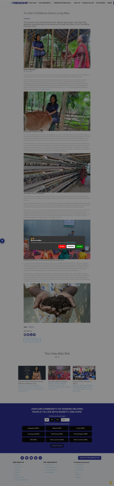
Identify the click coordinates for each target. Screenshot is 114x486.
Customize (71, 246)
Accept (79, 246)
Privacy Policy (71, 242)
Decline (62, 246)
